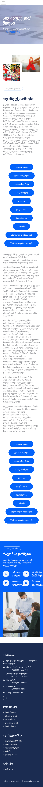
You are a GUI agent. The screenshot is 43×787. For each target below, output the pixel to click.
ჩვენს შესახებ (10, 712)
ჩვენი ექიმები (10, 726)
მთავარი (6, 29)
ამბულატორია (11, 716)
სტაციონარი (10, 719)
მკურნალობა (21, 218)
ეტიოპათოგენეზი (21, 175)
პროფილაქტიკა (22, 192)
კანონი (21, 226)
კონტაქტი (9, 769)
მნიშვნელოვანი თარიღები (21, 243)
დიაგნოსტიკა (21, 209)
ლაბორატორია (11, 723)
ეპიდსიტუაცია (22, 167)
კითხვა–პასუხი (11, 755)
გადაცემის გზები (21, 184)
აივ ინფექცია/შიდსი (21, 29)
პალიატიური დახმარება (21, 235)
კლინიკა (21, 201)
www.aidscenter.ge (31, 781)
